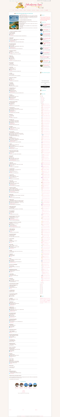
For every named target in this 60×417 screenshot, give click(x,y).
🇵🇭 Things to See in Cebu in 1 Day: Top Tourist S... (46, 215)
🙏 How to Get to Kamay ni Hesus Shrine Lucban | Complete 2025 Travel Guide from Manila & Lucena (46, 25)
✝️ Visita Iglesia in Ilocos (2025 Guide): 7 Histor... (46, 204)
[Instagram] (43, 0)
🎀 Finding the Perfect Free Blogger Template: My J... (46, 280)
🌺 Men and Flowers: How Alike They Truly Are (46, 163)
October (42, 99)
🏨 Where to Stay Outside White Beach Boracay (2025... (46, 107)
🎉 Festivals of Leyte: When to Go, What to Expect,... (45, 271)
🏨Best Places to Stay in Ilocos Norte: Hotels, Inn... (45, 189)
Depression (49, 298)
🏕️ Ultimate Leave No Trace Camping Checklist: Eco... (46, 237)
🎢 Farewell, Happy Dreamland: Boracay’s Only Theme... (46, 229)
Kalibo (43, 299)
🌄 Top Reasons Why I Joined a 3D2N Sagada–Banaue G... (46, 182)
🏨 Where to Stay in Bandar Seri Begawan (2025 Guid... (46, 122)
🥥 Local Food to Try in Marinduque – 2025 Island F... (45, 208)
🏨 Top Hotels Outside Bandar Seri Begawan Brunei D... (45, 114)
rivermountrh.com (12, 373)
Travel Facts (41, 10)
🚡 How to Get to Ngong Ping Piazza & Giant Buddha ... (45, 159)
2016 (41, 289)
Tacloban (41, 302)
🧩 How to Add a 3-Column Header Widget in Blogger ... (46, 203)
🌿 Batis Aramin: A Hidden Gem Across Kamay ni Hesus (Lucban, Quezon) (46, 65)
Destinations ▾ (16, 10)
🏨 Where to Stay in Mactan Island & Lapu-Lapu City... (46, 233)
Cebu (44, 298)
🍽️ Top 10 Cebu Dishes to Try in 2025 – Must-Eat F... (46, 212)
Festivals (41, 299)
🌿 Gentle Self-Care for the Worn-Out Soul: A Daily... (46, 246)
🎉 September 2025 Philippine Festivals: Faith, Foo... (46, 259)
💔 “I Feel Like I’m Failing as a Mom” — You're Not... (46, 242)
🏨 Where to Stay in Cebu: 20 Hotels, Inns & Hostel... (45, 234)
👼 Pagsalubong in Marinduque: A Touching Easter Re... (45, 174)
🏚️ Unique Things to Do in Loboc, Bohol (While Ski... (46, 205)
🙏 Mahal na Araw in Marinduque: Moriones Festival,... (45, 168)
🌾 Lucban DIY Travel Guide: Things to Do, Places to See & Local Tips (46, 29)
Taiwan (46, 302)
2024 (41, 284)
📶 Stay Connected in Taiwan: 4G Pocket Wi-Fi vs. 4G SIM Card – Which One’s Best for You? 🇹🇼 (46, 43)
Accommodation (29, 10)
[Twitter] (38, 0)
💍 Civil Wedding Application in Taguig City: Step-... (45, 274)
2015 (41, 290)
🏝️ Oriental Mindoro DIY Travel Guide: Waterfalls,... (45, 157)
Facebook (11, 70)
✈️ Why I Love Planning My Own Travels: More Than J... (46, 279)
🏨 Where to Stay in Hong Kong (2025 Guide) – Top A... (46, 120)
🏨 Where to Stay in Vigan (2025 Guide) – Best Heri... (46, 146)
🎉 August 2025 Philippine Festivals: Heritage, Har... (45, 263)
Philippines (48, 300)
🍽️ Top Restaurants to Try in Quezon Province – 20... (46, 197)
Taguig (44, 302)
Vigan (49, 302)
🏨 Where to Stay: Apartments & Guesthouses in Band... (46, 112)
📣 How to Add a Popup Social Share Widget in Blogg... (46, 239)
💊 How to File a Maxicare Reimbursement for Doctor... (46, 249)
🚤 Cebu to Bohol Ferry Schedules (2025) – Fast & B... (45, 149)
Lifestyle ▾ (25, 10)
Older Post (36, 409)
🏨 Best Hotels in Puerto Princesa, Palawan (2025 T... (46, 152)
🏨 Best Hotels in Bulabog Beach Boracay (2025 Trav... (46, 200)
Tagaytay (42, 302)
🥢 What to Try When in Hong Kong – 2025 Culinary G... (45, 213)
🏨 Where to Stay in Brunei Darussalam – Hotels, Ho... (45, 109)
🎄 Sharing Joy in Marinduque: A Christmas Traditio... (45, 266)
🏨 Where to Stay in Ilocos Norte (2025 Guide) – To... (46, 148)
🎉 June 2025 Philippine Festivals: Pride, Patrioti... (45, 264)
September (43, 100)
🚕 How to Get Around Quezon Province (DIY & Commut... (46, 162)
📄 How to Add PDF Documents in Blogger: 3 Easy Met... (45, 236)
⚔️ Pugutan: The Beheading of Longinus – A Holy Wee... (45, 173)
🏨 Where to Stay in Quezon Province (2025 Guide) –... (45, 138)
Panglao (46, 300)
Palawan (44, 300)
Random (44, 301)
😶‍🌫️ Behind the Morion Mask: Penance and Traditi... (45, 181)
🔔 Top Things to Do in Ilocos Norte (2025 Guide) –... (45, 221)
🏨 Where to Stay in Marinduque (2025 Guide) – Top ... (46, 133)
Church (46, 298)
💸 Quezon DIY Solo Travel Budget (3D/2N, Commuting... (45, 154)
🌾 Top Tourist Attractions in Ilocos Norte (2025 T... (46, 192)
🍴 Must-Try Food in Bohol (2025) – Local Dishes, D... (45, 210)
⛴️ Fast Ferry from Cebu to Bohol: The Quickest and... (46, 117)
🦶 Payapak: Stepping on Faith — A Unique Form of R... (45, 171)
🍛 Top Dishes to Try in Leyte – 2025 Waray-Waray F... (45, 217)
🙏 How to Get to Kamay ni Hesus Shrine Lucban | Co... (46, 160)
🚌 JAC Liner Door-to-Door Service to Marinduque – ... (45, 269)
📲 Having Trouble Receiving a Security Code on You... (46, 275)
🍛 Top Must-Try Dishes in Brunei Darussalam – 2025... (46, 207)
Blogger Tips (37, 10)
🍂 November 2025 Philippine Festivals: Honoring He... (45, 256)
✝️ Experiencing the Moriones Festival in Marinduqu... (45, 166)
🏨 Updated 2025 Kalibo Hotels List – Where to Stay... (46, 231)
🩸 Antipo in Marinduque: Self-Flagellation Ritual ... (45, 169)
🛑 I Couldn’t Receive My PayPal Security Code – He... (46, 277)
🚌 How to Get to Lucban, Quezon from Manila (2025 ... (46, 165)
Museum (48, 299)
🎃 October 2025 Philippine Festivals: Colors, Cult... (45, 258)
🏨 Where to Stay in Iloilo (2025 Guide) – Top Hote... (46, 131)
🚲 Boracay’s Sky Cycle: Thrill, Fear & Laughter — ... (46, 226)
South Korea (49, 301)
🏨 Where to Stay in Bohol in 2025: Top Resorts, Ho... (46, 140)
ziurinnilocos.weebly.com (13, 262)
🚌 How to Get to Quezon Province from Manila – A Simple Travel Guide (46, 48)
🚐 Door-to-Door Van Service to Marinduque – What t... (46, 267)
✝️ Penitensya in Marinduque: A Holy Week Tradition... (45, 178)
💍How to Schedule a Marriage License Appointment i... (45, 272)
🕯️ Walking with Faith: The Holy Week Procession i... (45, 179)
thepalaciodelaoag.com (12, 191)
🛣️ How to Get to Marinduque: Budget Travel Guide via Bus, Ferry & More (46, 52)
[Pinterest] (40, 0)
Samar (47, 301)
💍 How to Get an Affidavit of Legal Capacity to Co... (46, 220)
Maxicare (46, 299)
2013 (41, 292)
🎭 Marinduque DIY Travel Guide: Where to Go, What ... (45, 104)
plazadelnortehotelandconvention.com (14, 219)
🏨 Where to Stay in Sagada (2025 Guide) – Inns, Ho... (45, 128)
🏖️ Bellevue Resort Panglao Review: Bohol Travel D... (45, 136)
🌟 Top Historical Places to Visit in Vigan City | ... (46, 253)
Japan (42, 299)
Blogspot (11, 288)
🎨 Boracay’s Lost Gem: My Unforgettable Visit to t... (46, 223)
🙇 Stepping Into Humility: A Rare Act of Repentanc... (45, 186)
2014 (41, 291)
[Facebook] (37, 0)
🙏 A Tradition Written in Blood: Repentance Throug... (45, 184)
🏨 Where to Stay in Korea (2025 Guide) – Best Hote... (46, 106)
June (42, 103)
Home (13, 10)
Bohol (40, 298)
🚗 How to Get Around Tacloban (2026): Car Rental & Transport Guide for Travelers (46, 34)
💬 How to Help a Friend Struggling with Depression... (45, 244)
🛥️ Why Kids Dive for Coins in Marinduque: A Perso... (46, 194)
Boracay (42, 298)
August (42, 101)
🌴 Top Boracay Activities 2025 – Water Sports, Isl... (46, 228)
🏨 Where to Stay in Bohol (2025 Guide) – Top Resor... (46, 111)
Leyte (44, 299)
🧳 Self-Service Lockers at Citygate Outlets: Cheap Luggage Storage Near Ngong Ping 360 (46, 39)
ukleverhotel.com (12, 248)
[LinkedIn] (41, 0)
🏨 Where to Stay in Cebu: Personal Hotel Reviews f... (45, 225)
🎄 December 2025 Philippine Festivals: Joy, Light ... (45, 255)
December (43, 97)
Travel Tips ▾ (21, 10)
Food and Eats (33, 10)
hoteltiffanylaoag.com (12, 123)
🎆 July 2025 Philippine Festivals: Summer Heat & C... (46, 261)
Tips (47, 302)
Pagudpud (42, 300)
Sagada (46, 301)
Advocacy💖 (46, 10)
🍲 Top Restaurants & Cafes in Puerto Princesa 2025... (46, 144)
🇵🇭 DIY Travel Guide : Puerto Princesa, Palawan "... (46, 143)
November (43, 98)
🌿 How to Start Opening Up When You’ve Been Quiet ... (45, 241)
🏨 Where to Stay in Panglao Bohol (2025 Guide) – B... (45, 125)
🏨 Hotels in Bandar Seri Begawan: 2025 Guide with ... (46, 115)
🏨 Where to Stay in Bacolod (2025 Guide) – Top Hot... (46, 127)
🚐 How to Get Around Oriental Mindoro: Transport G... (45, 156)
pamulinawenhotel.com (12, 203)
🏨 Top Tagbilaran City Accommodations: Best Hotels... (45, 187)
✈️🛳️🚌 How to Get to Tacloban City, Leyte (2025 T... (46, 135)
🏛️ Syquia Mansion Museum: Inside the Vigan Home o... (46, 252)
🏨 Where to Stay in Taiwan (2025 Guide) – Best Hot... (46, 119)
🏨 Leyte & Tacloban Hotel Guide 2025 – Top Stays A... (46, 151)
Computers (41, 69)
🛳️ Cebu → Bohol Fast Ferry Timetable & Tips (46, 201)
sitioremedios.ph (12, 322)
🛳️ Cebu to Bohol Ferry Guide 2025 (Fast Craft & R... (46, 247)
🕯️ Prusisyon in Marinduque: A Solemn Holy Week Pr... (45, 176)
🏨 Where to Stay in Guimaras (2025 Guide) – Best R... (46, 130)
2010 (41, 293)
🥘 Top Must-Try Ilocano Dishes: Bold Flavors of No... (46, 218)
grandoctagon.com (12, 111)
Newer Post (10, 409)
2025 (41, 96)
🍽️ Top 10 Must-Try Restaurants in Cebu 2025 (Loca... (46, 199)
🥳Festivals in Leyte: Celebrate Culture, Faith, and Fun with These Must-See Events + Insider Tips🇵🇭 (45, 57)
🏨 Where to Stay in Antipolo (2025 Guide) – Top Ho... (46, 123)
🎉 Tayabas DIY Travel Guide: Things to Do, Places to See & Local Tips (46, 60)
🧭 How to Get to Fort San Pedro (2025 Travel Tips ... (46, 195)
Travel (48, 302)
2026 (41, 95)
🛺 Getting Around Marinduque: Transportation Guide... (46, 250)
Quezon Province (42, 301)
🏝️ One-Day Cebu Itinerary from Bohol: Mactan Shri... (46, 190)
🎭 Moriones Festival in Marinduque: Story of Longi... (46, 141)
